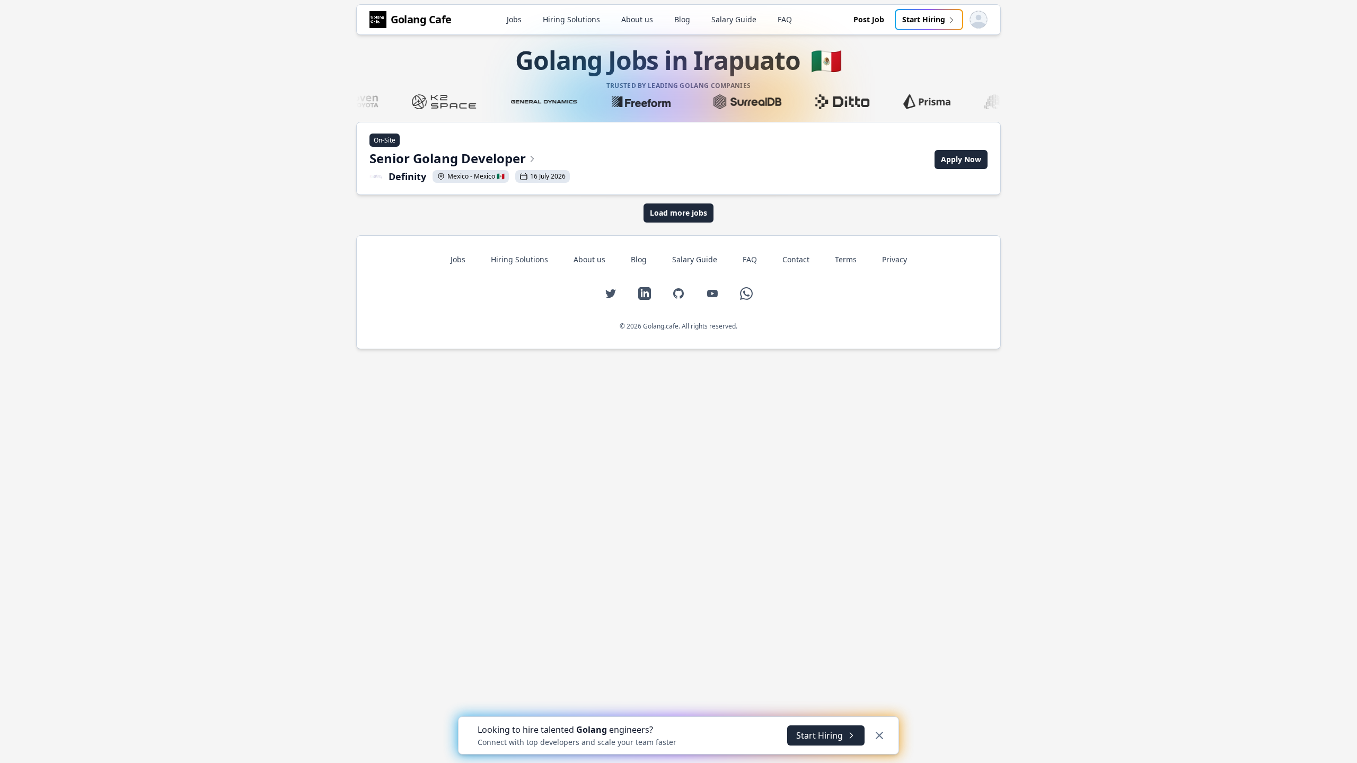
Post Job (868, 19)
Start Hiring (923, 19)
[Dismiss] (879, 735)
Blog (682, 19)
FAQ (785, 19)
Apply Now (961, 159)
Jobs (514, 19)
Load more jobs (678, 213)
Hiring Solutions (571, 19)
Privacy (894, 259)
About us (637, 19)
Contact (795, 259)
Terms (846, 259)
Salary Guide (733, 19)
